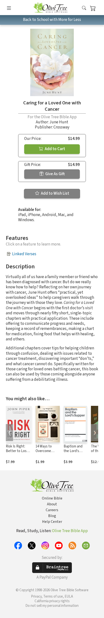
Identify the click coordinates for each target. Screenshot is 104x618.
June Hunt (58, 122)
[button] (84, 8)
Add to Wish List (54, 193)
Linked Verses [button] (24, 254)
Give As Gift (55, 174)
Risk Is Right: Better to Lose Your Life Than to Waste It (18, 453)
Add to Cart (54, 149)
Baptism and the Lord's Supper (73, 451)
